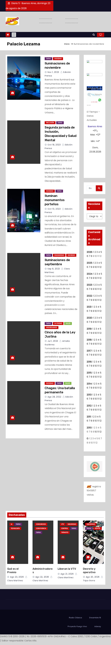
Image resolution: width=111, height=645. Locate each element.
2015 (89, 372)
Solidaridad (59, 255)
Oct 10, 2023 (54, 208)
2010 (89, 427)
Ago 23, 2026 (17, 576)
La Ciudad (58, 323)
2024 (89, 274)
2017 (89, 350)
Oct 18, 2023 (54, 144)
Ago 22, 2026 (42, 576)
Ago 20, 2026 (93, 576)
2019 (89, 328)
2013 (89, 394)
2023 (89, 285)
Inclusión (50, 123)
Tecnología (15, 528)
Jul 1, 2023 (53, 341)
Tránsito (64, 532)
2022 (89, 295)
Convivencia (41, 528)
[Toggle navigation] (14, 34)
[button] (93, 34)
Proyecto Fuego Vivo (77, 626)
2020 (89, 317)
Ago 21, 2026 (67, 573)
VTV (62, 524)
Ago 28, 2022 (54, 396)
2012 (89, 405)
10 (96, 267)
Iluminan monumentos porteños (55, 200)
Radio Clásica (75, 617)
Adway (97, 626)
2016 (89, 361)
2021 (89, 306)
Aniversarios (51, 327)
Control (64, 528)
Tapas (48, 59)
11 (98, 267)
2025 (89, 263)
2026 (89, 252)
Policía (97, 528)
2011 (89, 416)
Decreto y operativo (89, 570)
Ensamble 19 (95, 617)
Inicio (67, 43)
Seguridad (72, 524)
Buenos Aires (95, 126)
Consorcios (41, 524)
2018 (89, 339)
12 (100, 267)
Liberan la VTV (67, 568)
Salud (68, 323)
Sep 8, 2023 (54, 268)
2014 (89, 383)
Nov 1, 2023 (53, 72)
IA (11, 524)
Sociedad (58, 59)
